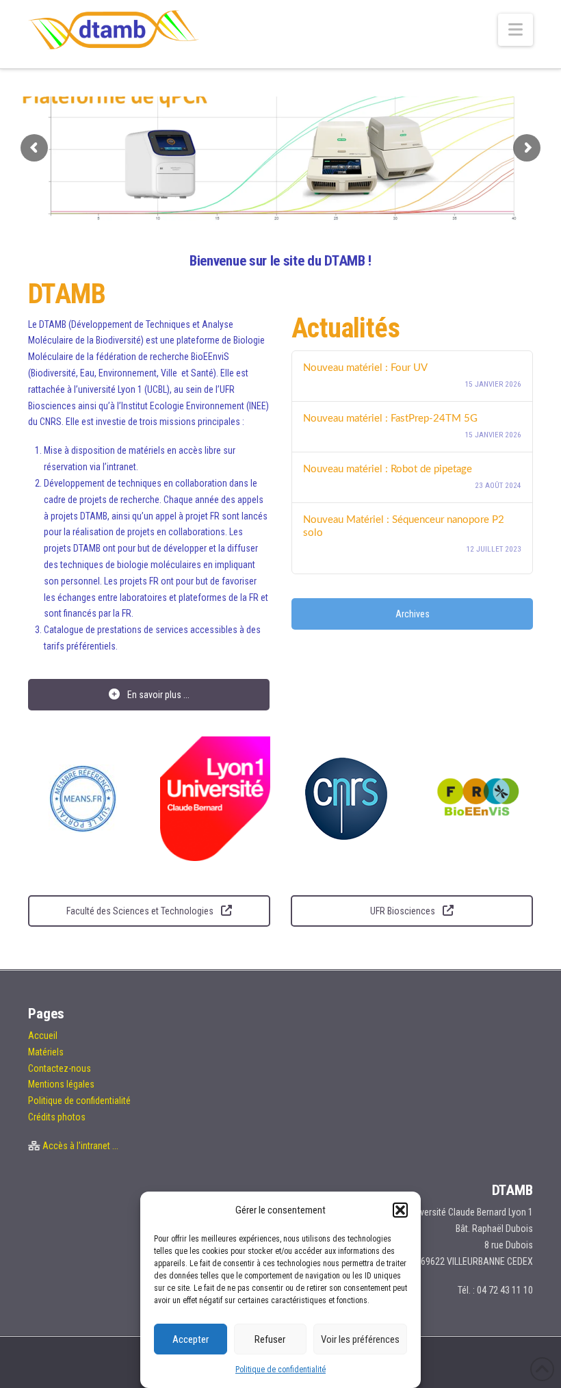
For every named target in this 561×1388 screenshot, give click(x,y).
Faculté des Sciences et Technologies (141, 910)
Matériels (46, 1051)
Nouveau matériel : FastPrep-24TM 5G (390, 418)
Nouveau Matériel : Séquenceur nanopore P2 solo (403, 526)
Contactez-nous (59, 1068)
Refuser (270, 1339)
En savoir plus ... (157, 694)
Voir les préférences (360, 1339)
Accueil (42, 1035)
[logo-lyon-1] (215, 798)
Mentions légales (61, 1084)
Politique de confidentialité (280, 1369)
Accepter (190, 1339)
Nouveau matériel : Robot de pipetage (387, 469)
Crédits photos (57, 1116)
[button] (400, 1210)
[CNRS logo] (346, 799)
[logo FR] (478, 798)
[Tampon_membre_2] (83, 798)
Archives (412, 613)
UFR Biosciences (403, 910)
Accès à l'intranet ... (80, 1145)
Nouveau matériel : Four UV (365, 368)
